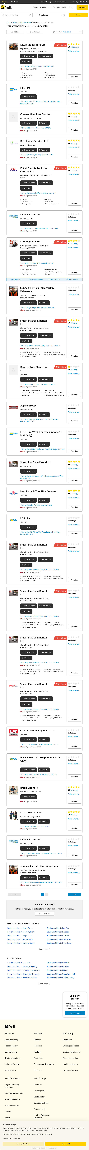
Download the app (45, 2)
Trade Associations (12, 1058)
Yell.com (4, 2)
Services (9, 1033)
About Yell (38, 1084)
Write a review (73, 51)
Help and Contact (12, 1064)
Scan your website (12, 1099)
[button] (30, 15)
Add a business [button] (44, 914)
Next (74, 894)
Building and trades (71, 1046)
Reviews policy (40, 1109)
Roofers (37, 1052)
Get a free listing (60, 2)
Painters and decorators (44, 1064)
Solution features (12, 1105)
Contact (8, 1111)
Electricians (38, 1058)
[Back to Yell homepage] (6, 7)
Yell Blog (68, 1033)
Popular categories (40, 7)
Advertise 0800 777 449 (78, 2)
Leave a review (11, 1052)
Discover (39, 1033)
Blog (71, 7)
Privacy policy (39, 1091)
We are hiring (10, 1070)
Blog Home (67, 1040)
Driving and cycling (70, 1058)
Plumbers (38, 1046)
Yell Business (15, 2)
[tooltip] (64, 15)
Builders (37, 1040)
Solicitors (37, 1070)
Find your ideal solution (14, 1093)
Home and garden (70, 1070)
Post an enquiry (11, 1046)
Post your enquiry (59, 7)
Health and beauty (70, 1064)
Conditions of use (41, 1103)
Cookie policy (39, 1097)
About (7, 1118)
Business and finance (71, 1052)
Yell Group (40, 1078)
